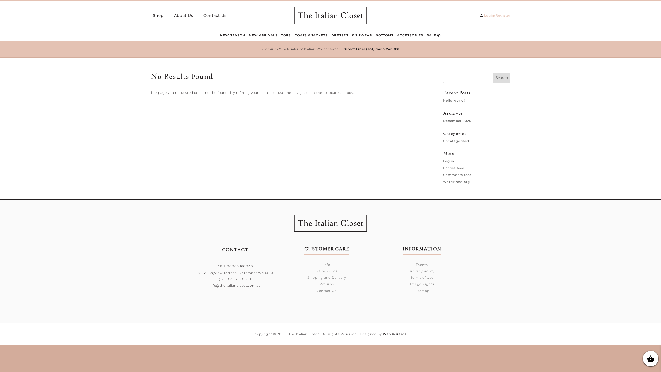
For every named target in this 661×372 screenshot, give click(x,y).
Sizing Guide (327, 271)
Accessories (410, 35)
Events (422, 265)
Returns (327, 284)
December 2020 (457, 121)
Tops (286, 35)
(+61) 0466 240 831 (383, 49)
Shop (158, 16)
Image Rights (422, 284)
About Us (183, 16)
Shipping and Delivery (326, 278)
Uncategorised (456, 141)
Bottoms (385, 35)
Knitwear (362, 35)
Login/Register (497, 15)
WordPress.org (456, 182)
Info (326, 265)
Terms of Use (422, 278)
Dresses (339, 35)
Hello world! (454, 100)
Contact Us (214, 16)
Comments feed (457, 175)
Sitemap (422, 291)
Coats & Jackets (311, 35)
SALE (432, 35)
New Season (232, 35)
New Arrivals (263, 35)
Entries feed (454, 168)
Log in (448, 161)
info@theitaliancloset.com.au (235, 286)
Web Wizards (394, 334)
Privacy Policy (422, 271)
